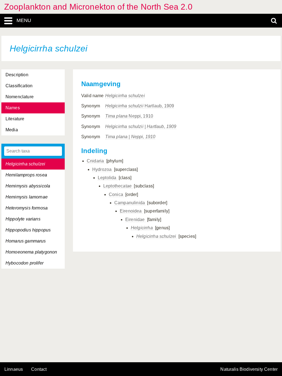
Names (13, 107)
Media (12, 129)
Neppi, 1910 (129, 116)
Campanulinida (130, 202)
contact (39, 369)
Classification (19, 85)
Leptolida (108, 177)
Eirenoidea (131, 211)
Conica (116, 194)
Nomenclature (20, 96)
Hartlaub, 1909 (139, 105)
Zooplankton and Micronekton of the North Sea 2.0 (98, 6)
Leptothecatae (118, 186)
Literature (15, 118)
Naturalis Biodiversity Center (249, 369)
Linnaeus (13, 369)
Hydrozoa (102, 169)
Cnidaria (96, 161)
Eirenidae (135, 219)
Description (17, 74)
